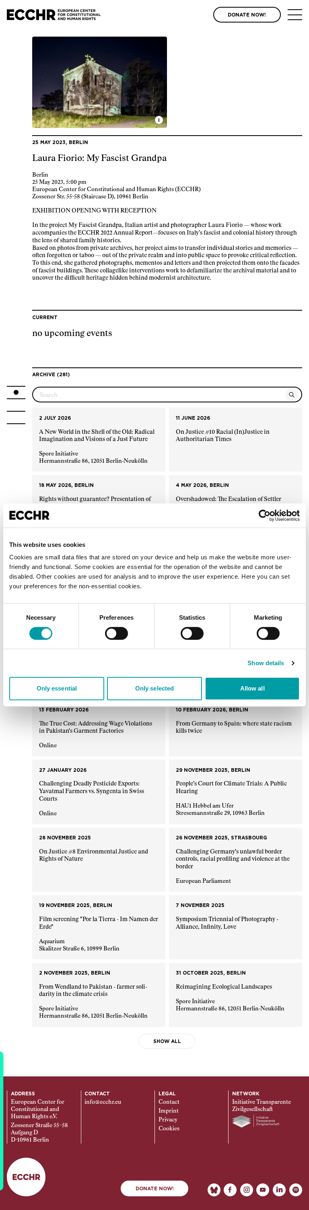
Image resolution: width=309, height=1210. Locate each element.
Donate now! (155, 1188)
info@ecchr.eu (102, 1102)
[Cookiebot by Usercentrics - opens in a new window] (264, 515)
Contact (169, 1102)
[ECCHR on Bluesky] (214, 1189)
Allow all (252, 688)
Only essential (57, 688)
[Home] (54, 14)
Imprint (169, 1111)
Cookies (169, 1129)
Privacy (168, 1120)
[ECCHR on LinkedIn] (279, 1189)
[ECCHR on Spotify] (295, 1189)
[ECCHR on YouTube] (262, 1189)
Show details (265, 663)
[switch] (116, 633)
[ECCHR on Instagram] (246, 1189)
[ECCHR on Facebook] (230, 1189)
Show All (167, 1041)
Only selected (154, 688)
